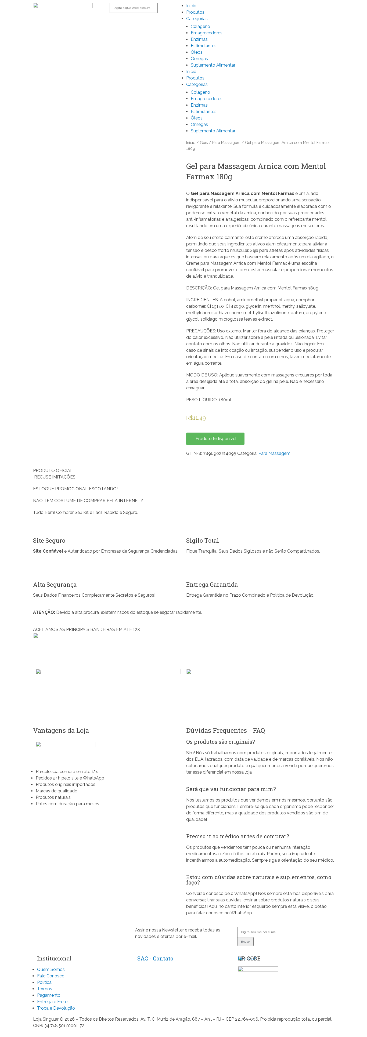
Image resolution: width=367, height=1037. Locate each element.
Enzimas (199, 39)
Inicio (191, 5)
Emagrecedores (206, 32)
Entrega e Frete (52, 1001)
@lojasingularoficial (154, 992)
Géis (204, 142)
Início (190, 142)
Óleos (197, 52)
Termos (44, 988)
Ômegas (199, 58)
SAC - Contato (155, 958)
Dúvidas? (247, 958)
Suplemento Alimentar (213, 65)
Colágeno (200, 26)
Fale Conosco (50, 975)
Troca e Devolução (56, 1008)
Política (44, 982)
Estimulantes (204, 45)
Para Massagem (226, 142)
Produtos (195, 12)
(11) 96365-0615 (151, 980)
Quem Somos (51, 969)
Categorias (197, 18)
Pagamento (48, 995)
